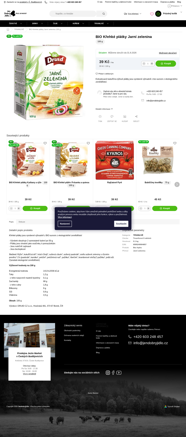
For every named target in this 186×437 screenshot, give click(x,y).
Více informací (65, 217)
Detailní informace (103, 109)
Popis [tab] (11, 222)
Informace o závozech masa (146, 2)
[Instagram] (108, 373)
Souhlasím (121, 224)
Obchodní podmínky (72, 330)
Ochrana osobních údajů (74, 335)
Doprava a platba (167, 2)
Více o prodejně (29, 374)
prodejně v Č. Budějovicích (31, 2)
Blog (179, 2)
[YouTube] (118, 373)
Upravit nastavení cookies (60, 406)
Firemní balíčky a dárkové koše (118, 2)
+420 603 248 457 (154, 91)
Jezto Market (93, 393)
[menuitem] (15, 23)
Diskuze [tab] (22, 222)
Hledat (101, 14)
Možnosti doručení (168, 53)
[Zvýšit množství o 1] (151, 63)
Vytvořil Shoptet (174, 407)
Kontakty (67, 340)
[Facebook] (113, 373)
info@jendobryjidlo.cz (156, 101)
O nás (100, 2)
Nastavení (65, 224)
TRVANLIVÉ (138, 235)
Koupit (167, 63)
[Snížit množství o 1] (143, 63)
